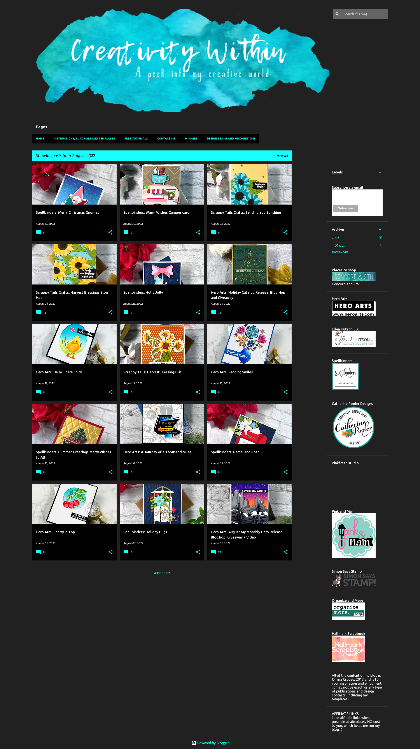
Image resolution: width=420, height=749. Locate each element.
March (340, 245)
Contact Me (166, 138)
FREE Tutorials (136, 138)
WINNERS (191, 138)
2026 (335, 238)
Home (40, 138)
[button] (110, 233)
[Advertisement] (309, 230)
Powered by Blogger (212, 743)
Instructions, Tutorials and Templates (84, 138)
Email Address (343, 193)
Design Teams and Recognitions (231, 138)
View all (283, 156)
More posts (162, 573)
